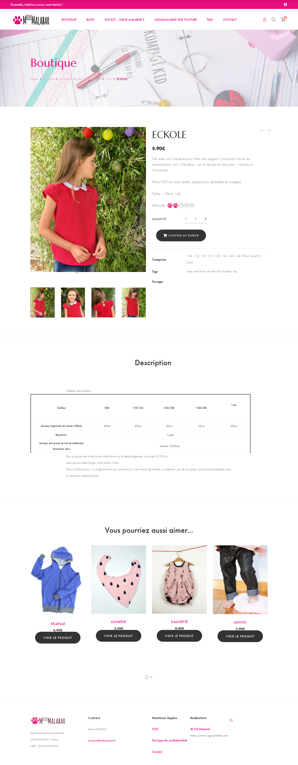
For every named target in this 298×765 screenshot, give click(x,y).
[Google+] (204, 281)
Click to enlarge (139, 134)
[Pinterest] (212, 281)
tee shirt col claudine (219, 271)
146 (237, 256)
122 (210, 256)
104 (108, 79)
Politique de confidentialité (169, 740)
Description (153, 362)
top (235, 271)
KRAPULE (58, 623)
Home (34, 79)
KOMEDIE (118, 621)
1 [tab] (147, 677)
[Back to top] (287, 754)
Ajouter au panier (183, 235)
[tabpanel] (57, 594)
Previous (25, 302)
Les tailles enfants (89, 79)
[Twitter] (196, 281)
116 (203, 256)
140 (231, 256)
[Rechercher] (274, 19)
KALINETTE (179, 621)
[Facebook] (188, 281)
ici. (166, 456)
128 (217, 256)
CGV (155, 729)
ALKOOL (240, 621)
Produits (48, 79)
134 (224, 256)
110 (196, 256)
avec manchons (196, 271)
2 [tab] (151, 677)
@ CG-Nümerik (200, 729)
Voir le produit (57, 637)
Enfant (245, 256)
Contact (157, 751)
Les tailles (65, 79)
